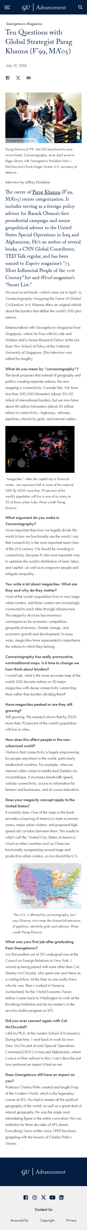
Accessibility (19, 1220)
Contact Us (43, 1209)
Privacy (71, 1220)
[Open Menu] (7, 7)
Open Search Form (80, 7)
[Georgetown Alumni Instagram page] (34, 1197)
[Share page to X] (18, 77)
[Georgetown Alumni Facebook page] (25, 1197)
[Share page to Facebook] (7, 77)
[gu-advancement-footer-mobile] (44, 7)
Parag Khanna (46, 193)
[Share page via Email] (28, 77)
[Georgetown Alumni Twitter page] (43, 1197)
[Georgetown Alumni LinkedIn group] (61, 1197)
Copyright (47, 1220)
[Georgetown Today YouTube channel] (52, 1197)
